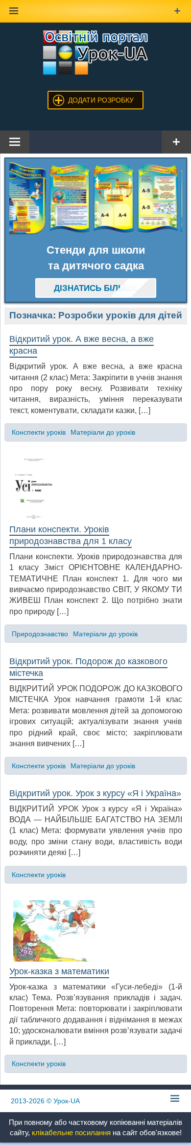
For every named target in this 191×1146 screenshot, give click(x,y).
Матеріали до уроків (103, 432)
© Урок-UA (45, 1101)
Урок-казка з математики (59, 971)
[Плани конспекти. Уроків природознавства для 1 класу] (95, 489)
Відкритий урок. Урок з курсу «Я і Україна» (95, 793)
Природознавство (40, 634)
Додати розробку (101, 100)
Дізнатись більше (96, 288)
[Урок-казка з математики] (95, 931)
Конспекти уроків (39, 432)
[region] (95, 198)
